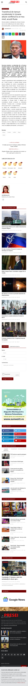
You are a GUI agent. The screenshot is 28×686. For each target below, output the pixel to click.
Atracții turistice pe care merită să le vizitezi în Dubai (17, 520)
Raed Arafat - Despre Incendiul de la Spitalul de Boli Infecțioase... (17, 547)
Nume (3, 350)
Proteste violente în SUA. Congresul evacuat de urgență (13, 339)
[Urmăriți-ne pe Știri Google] (14, 599)
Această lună (14, 449)
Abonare (24, 666)
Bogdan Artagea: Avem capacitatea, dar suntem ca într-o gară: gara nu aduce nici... (14, 152)
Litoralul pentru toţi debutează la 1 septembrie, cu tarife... (18, 489)
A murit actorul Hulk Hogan (16, 461)
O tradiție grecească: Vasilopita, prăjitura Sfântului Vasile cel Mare (14, 145)
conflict (14, 132)
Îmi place (4, 168)
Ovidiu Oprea (13, 491)
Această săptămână (5, 449)
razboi (4, 135)
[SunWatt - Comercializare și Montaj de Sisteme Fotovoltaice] (14, 405)
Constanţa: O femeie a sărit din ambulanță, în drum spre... (12, 578)
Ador (15, 168)
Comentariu (5, 362)
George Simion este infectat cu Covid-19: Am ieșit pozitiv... (18, 645)
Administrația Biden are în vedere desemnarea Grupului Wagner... (14, 227)
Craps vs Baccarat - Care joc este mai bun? (18, 538)
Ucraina (9, 132)
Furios (4, 177)
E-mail (3, 356)
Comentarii (5, 346)
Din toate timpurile (22, 449)
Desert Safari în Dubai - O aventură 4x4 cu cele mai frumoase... (16, 529)
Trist (9, 177)
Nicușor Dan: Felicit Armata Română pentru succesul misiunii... (16, 480)
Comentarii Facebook (14, 346)
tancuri (4, 132)
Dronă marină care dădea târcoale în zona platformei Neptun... (16, 470)
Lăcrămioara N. (8, 28)
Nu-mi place (10, 168)
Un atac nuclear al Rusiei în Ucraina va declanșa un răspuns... (12, 249)
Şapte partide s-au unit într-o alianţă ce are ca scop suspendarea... (18, 632)
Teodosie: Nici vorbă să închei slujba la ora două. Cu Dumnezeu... (18, 638)
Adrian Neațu (5, 515)
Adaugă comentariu (7, 379)
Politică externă (5, 8)
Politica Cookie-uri (21, 682)
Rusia (19, 132)
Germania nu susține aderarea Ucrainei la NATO (13, 316)
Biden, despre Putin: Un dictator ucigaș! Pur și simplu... (14, 272)
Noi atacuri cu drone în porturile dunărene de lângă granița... (13, 294)
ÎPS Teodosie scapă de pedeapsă (18, 454)
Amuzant (20, 168)
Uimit (15, 177)
